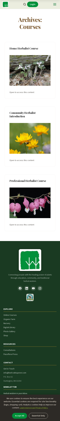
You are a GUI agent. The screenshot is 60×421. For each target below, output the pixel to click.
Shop (5, 335)
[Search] (24, 4)
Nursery (6, 323)
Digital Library (9, 327)
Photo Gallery (9, 331)
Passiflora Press (10, 354)
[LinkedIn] (26, 288)
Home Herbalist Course (23, 48)
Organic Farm (9, 319)
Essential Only (38, 415)
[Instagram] (40, 288)
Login (32, 4)
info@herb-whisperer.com (14, 372)
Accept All (19, 415)
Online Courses (10, 315)
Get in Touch (8, 368)
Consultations (9, 350)
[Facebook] (20, 288)
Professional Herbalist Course (27, 181)
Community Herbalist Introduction (22, 114)
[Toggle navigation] (55, 4)
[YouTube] (33, 288)
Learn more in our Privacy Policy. (34, 407)
